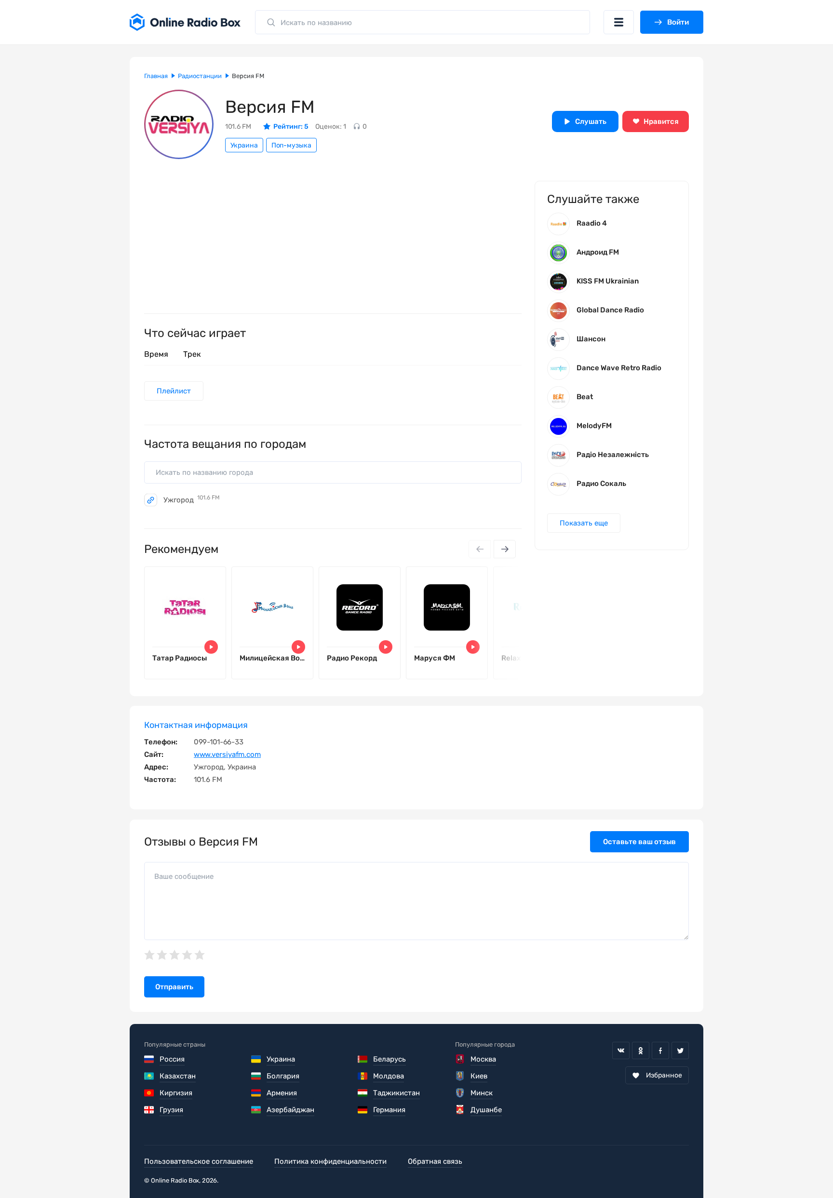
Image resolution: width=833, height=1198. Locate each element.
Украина (244, 145)
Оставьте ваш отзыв (639, 841)
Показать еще (584, 523)
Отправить (174, 987)
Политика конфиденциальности (330, 1161)
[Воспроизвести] (211, 647)
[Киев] (460, 1076)
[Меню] (619, 22)
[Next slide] (505, 549)
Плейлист (174, 391)
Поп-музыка (291, 145)
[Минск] (460, 1093)
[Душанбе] (460, 1110)
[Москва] (460, 1059)
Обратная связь (435, 1161)
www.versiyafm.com (227, 754)
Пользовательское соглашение (198, 1161)
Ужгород (191, 500)
